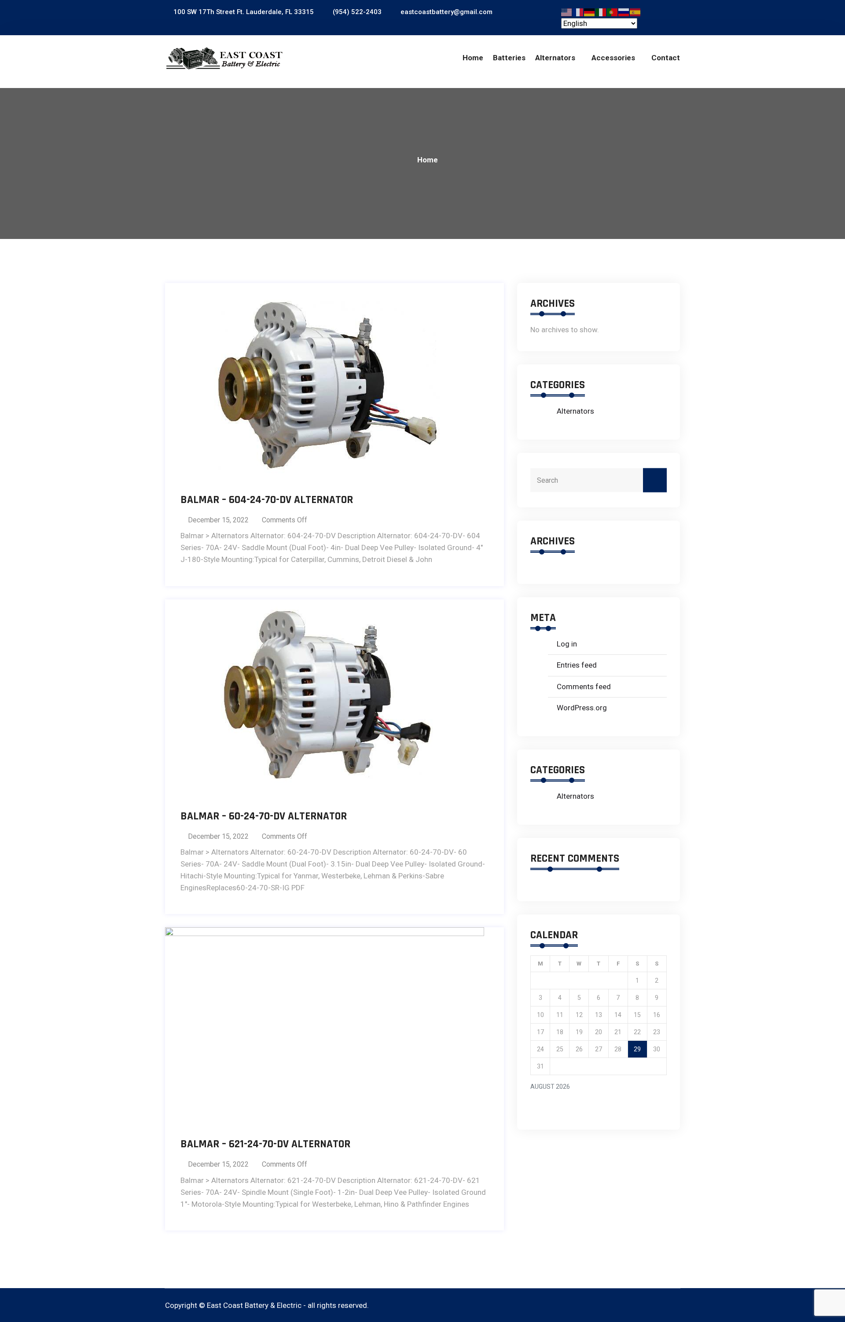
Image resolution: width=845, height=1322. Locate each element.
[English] (567, 11)
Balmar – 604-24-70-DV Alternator (266, 500)
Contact (665, 57)
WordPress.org (582, 707)
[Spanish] (635, 11)
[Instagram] (675, 1305)
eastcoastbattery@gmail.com (445, 12)
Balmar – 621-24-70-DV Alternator (265, 1144)
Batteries (509, 57)
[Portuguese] (612, 11)
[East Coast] (224, 59)
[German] (589, 11)
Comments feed (584, 686)
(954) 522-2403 (356, 12)
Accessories (613, 57)
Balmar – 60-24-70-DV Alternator (263, 816)
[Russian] (624, 11)
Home (473, 57)
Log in (567, 643)
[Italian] (601, 11)
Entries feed (577, 665)
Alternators (555, 57)
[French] (578, 11)
